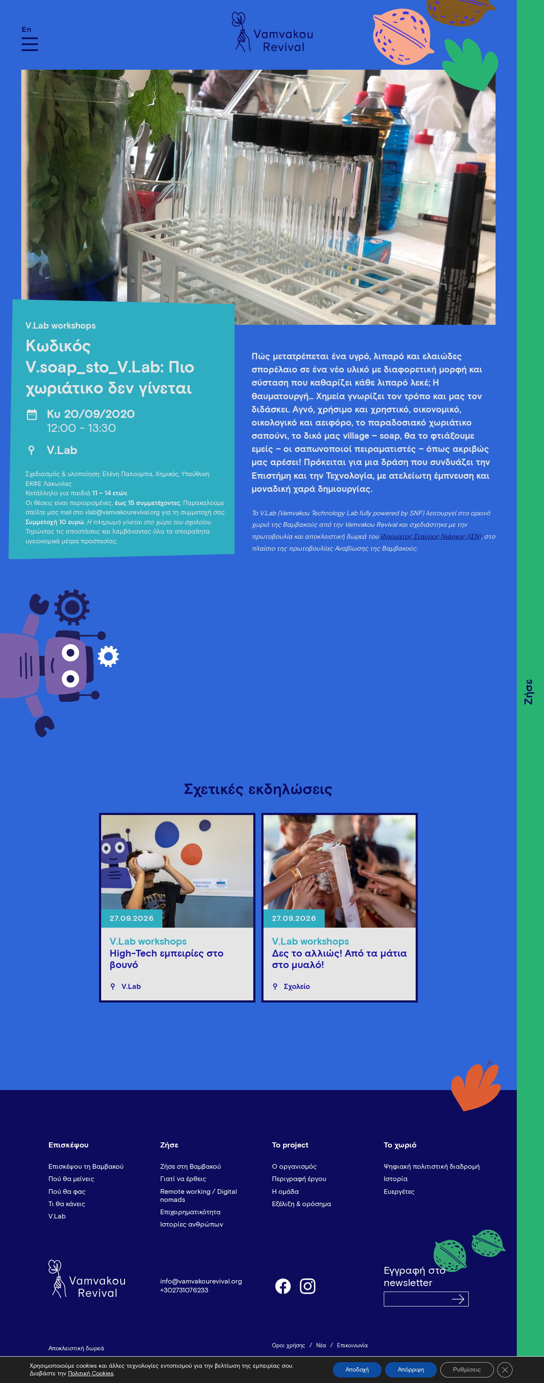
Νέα (321, 1346)
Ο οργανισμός (294, 1166)
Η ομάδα (285, 1191)
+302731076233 (184, 1290)
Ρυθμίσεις (467, 1370)
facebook (282, 1285)
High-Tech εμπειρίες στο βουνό (167, 960)
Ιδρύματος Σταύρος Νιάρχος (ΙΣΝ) (430, 537)
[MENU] (30, 44)
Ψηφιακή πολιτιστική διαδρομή (432, 1166)
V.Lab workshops (61, 326)
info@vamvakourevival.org (201, 1281)
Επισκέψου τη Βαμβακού (86, 1166)
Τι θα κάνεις (66, 1204)
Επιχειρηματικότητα (190, 1212)
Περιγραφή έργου (299, 1179)
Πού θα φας (67, 1191)
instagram (308, 1285)
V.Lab (62, 451)
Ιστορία (396, 1179)
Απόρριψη (411, 1370)
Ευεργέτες (399, 1191)
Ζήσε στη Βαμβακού (190, 1166)
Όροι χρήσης (288, 1346)
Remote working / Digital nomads (198, 1195)
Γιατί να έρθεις (183, 1179)
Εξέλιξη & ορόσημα (301, 1204)
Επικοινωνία (352, 1346)
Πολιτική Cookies (90, 1374)
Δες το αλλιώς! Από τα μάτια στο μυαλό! (339, 960)
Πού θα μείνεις (71, 1179)
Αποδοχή (357, 1370)
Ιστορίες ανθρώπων (191, 1224)
